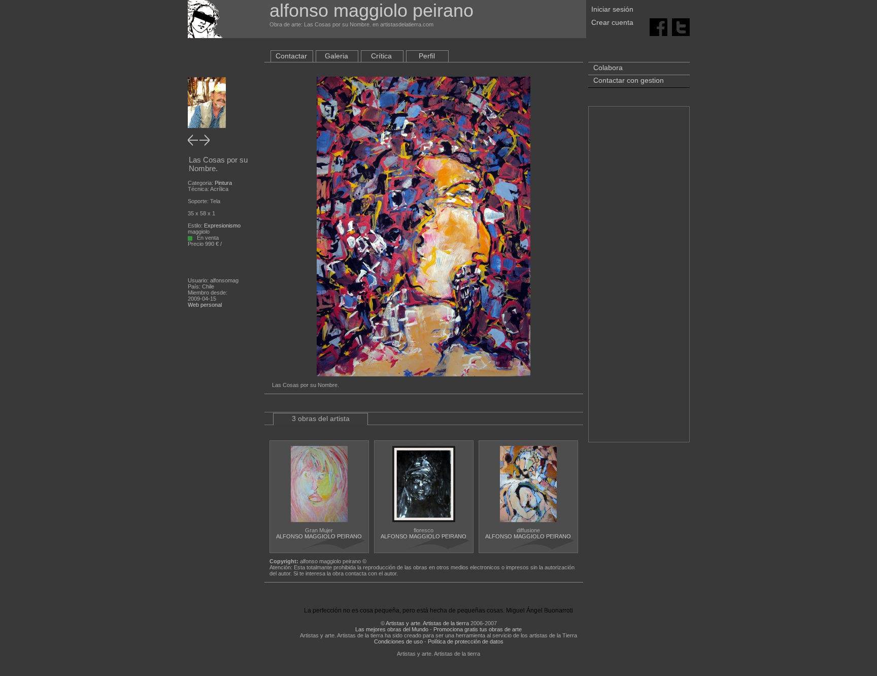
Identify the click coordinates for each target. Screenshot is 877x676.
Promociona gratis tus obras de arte (477, 629)
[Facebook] (658, 26)
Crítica (381, 56)
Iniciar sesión (612, 9)
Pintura (223, 183)
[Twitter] (681, 26)
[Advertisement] (639, 279)
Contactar (291, 56)
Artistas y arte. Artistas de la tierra (427, 623)
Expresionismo (222, 225)
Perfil (427, 56)
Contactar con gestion (628, 80)
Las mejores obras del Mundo (391, 629)
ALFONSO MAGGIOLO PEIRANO (319, 536)
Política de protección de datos (465, 641)
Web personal (205, 305)
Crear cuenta (612, 22)
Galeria (336, 56)
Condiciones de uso (398, 641)
